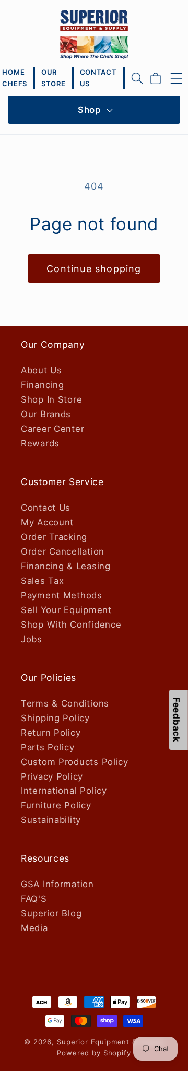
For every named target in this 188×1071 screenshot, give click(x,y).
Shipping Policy (55, 718)
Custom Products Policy (74, 762)
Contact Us (45, 507)
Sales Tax (42, 580)
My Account (47, 522)
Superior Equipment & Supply (110, 1042)
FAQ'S (34, 898)
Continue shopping (93, 268)
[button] (137, 78)
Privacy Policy (52, 776)
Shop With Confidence (71, 624)
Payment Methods (61, 595)
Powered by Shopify (94, 1053)
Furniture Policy (56, 805)
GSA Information (57, 884)
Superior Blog (51, 913)
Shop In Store (51, 399)
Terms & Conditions (65, 703)
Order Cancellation (62, 551)
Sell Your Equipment (66, 610)
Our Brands (46, 414)
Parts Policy (48, 747)
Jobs (31, 639)
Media (34, 928)
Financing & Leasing (66, 566)
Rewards (40, 443)
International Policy (64, 790)
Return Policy (50, 732)
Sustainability (51, 820)
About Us (41, 370)
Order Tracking (54, 537)
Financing (42, 385)
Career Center (52, 428)
